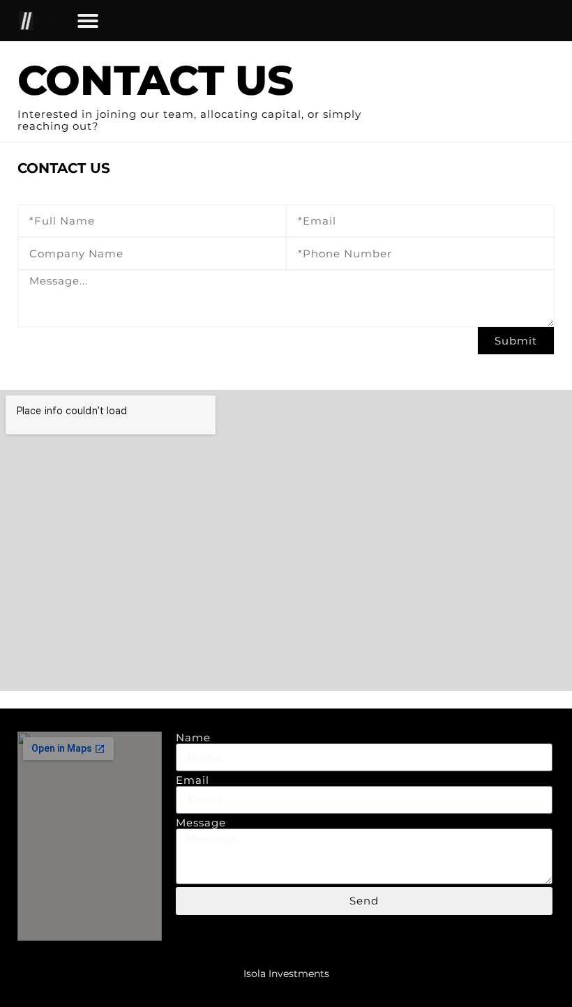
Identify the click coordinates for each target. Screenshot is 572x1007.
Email (192, 780)
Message (201, 822)
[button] (88, 21)
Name (193, 737)
